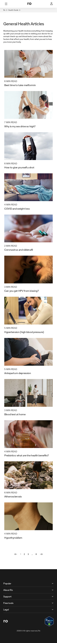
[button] (28, 583)
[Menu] (6, 4)
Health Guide (13, 10)
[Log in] (52, 4)
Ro (4, 10)
